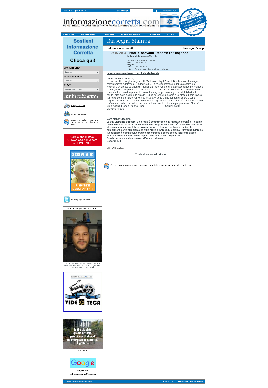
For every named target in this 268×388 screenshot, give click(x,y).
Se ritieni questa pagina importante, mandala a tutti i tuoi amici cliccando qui (150, 165)
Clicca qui (82, 350)
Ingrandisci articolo (79, 114)
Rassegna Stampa (194, 48)
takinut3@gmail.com (116, 148)
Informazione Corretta (121, 48)
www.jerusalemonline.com (79, 381)
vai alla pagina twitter (80, 200)
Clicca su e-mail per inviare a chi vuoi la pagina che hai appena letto (85, 122)
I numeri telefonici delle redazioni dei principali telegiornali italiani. (80, 96)
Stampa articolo (78, 106)
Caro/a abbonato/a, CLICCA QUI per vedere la (82, 140)
